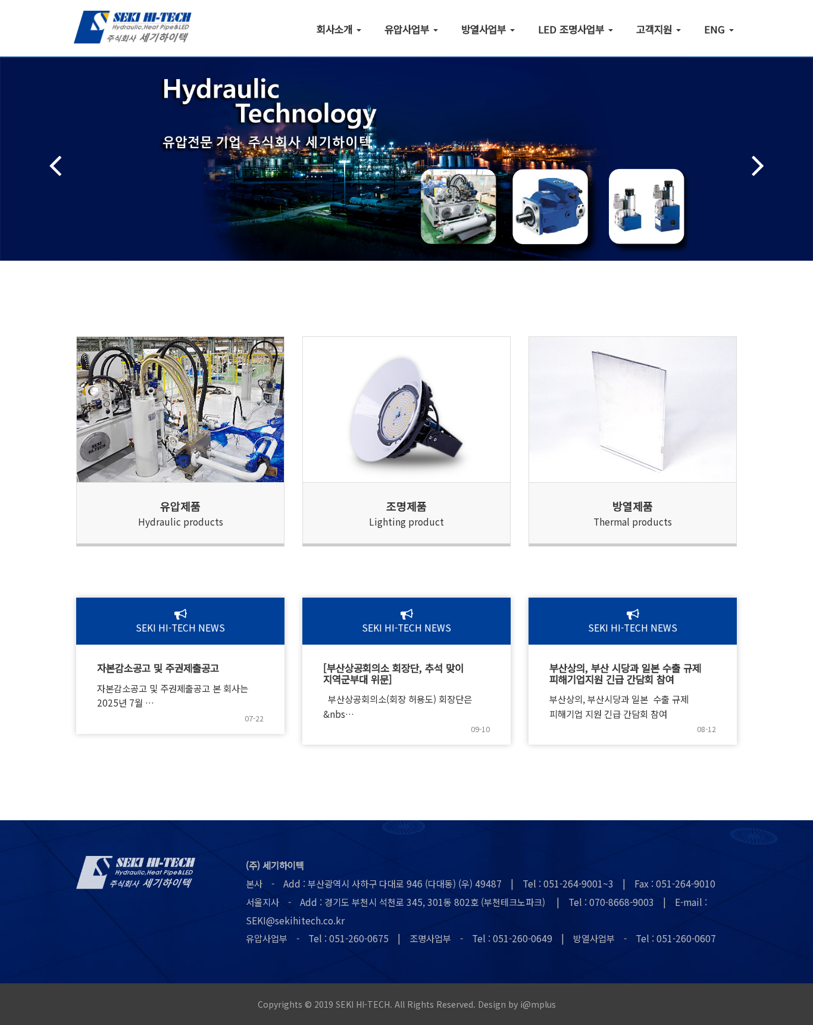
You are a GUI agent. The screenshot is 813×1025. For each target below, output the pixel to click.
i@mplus (538, 1004)
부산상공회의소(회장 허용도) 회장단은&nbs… (397, 706)
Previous (55, 165)
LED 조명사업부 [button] (572, 28)
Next (758, 165)
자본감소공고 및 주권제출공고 (158, 667)
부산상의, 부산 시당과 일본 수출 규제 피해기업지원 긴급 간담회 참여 (625, 673)
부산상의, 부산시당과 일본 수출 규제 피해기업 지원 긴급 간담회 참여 (619, 706)
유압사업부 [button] (408, 28)
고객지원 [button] (655, 28)
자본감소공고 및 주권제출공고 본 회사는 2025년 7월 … (172, 696)
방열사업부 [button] (485, 28)
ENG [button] (716, 28)
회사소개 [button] (336, 28)
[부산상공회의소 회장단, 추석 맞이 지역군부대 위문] (393, 673)
